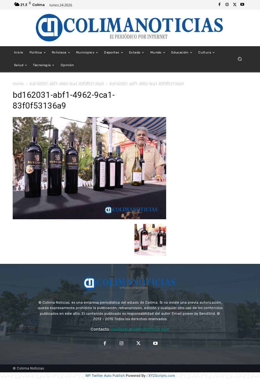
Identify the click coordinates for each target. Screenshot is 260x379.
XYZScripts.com (161, 375)
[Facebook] (219, 5)
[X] (234, 5)
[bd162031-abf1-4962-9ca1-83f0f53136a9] (89, 217)
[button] (240, 59)
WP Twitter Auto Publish (105, 375)
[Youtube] (242, 5)
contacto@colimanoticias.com (140, 329)
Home (18, 83)
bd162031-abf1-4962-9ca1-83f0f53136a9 (67, 83)
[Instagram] (227, 5)
